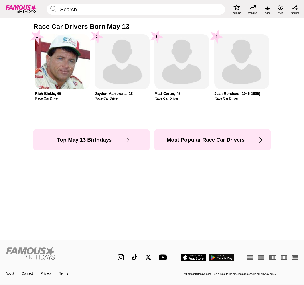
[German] (295, 257)
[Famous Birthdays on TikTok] (135, 257)
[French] (272, 257)
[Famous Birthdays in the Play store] (221, 257)
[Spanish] (250, 257)
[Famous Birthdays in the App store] (193, 257)
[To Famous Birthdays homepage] (21, 9)
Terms (63, 273)
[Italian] (284, 257)
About (10, 273)
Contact (27, 273)
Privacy (46, 273)
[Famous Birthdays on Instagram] (121, 257)
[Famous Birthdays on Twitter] (148, 257)
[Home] (53, 253)
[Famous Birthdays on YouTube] (164, 257)
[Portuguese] (261, 257)
